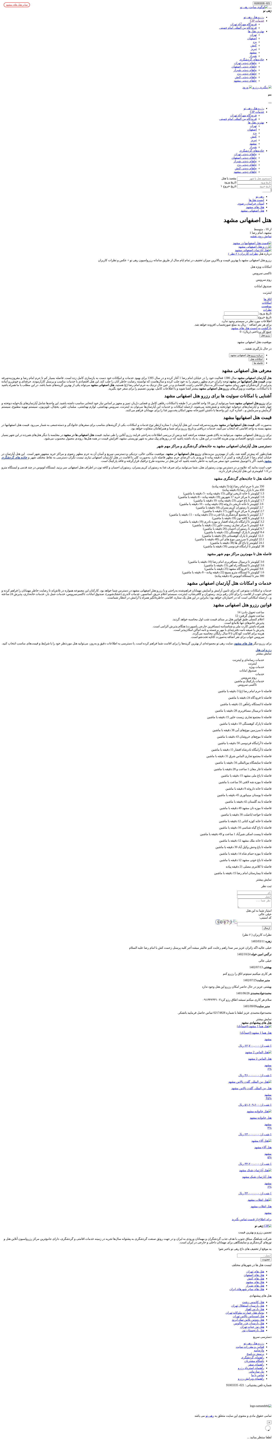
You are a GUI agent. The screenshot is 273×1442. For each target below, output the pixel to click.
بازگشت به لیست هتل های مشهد (251, 328)
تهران (253, 34)
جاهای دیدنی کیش (246, 77)
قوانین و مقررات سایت (250, 1346)
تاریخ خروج (229, 186)
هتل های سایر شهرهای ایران (247, 1289)
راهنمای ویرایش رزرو (251, 1378)
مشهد (253, 52)
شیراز (253, 56)
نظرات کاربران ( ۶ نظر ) (243, 253)
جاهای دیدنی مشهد (245, 80)
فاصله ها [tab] (258, 363)
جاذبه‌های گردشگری (251, 59)
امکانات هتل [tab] (256, 359)
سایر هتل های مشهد (17, 4)
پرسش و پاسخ (255, 1353)
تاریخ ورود (230, 182)
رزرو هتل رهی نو (254, 17)
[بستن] (270, 102)
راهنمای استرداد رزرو (251, 1368)
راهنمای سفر (256, 1364)
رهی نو (210, 1415)
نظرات (267, 309)
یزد (255, 41)
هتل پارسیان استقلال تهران (247, 1305)
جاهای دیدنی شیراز (245, 70)
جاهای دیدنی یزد (247, 73)
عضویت (266, 1259)
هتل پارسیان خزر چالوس (249, 1323)
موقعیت (266, 306)
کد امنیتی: (265, 917)
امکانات (267, 302)
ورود (246, 87)
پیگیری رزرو (260, 87)
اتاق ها (268, 299)
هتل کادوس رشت (253, 1302)
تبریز (254, 48)
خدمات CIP (257, 20)
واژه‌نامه (259, 1350)
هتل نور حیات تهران (252, 1326)
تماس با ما (257, 1375)
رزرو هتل (265, 335)
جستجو (266, 190)
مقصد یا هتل (228, 178)
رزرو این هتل (264, 649)
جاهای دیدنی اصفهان (244, 66)
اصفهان (252, 38)
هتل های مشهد (243, 643)
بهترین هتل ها (256, 31)
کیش (254, 45)
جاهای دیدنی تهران (245, 63)
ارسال (267, 928)
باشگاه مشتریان (254, 1361)
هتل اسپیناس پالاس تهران (248, 1316)
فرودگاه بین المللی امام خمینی (238, 27)
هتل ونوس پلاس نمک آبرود (248, 1319)
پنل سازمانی (256, 1371)
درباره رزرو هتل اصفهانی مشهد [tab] (246, 355)
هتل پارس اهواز (254, 1309)
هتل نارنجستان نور (253, 1330)
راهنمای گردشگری (252, 1357)
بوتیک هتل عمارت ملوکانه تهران (245, 1312)
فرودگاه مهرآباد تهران (243, 24)
